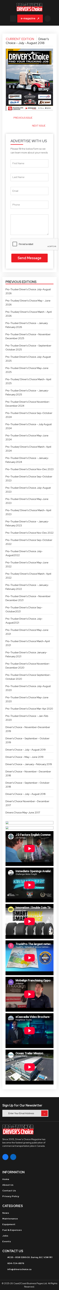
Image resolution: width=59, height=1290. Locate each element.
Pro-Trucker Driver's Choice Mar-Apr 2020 (29, 708)
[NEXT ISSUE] (50, 127)
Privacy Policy (10, 1196)
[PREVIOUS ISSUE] (9, 119)
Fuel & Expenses (12, 1230)
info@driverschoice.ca (19, 1269)
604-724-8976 (15, 1263)
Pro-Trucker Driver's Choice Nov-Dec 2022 (29, 532)
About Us (8, 1184)
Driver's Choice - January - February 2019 (29, 764)
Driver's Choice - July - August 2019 (26, 749)
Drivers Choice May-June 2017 (23, 812)
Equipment (8, 1224)
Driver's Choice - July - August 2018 (26, 794)
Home (5, 1179)
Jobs (5, 1235)
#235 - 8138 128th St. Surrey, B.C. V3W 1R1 (29, 1257)
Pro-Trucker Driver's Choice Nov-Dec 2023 (29, 469)
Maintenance (10, 1218)
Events (6, 1241)
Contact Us (9, 1190)
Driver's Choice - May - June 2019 (24, 757)
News (5, 1212)
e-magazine (30, 18)
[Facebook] (5, 1157)
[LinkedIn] (13, 1157)
